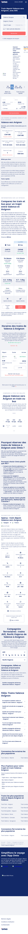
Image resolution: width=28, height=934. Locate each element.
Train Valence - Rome (7, 814)
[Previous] (3, 421)
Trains (9, 842)
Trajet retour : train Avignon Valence (12, 777)
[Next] (24, 87)
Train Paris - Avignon (7, 804)
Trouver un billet (7, 136)
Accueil (3, 842)
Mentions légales (6, 919)
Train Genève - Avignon (7, 835)
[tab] (7, 92)
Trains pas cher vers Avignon (15, 844)
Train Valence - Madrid (7, 758)
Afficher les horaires (7, 155)
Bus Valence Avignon (8, 780)
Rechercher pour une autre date (14, 375)
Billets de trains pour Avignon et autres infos (13, 787)
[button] (8, 25)
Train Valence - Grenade (8, 817)
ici (15, 386)
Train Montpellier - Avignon (9, 811)
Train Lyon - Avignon (7, 807)
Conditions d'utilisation (7, 922)
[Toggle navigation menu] (26, 2)
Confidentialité (5, 925)
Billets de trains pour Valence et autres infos (13, 783)
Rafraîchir (13, 345)
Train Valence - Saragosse (8, 821)
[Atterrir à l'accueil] (4, 2)
